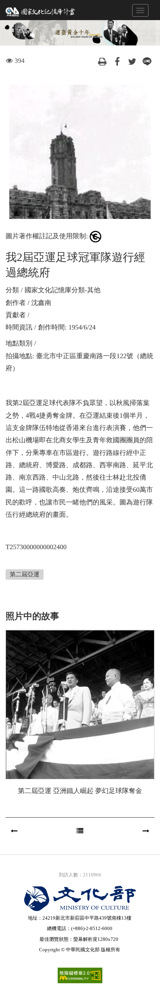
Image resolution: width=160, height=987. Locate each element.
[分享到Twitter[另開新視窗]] (132, 60)
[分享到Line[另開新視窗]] (147, 60)
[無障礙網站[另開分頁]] (80, 975)
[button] (14, 831)
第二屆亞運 (24, 574)
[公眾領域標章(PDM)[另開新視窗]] (95, 236)
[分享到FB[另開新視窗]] (117, 60)
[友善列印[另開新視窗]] (102, 60)
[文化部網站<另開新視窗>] (80, 898)
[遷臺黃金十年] (41, 11)
